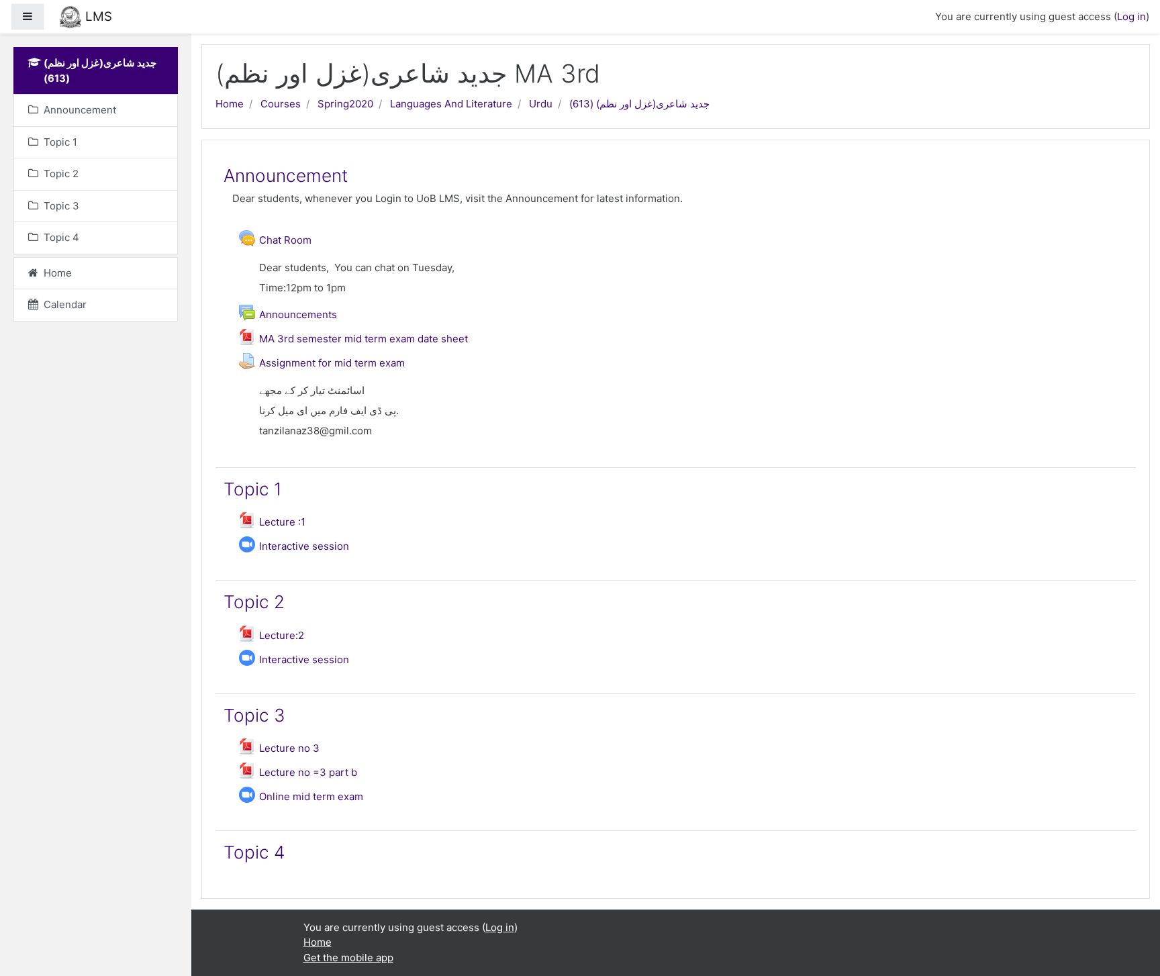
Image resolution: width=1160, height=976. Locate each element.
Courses (280, 103)
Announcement (286, 175)
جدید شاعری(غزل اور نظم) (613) (639, 103)
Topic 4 (254, 852)
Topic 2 (254, 601)
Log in (1131, 16)
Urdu (540, 103)
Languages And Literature (451, 103)
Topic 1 (253, 489)
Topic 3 (254, 715)
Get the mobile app (348, 957)
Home (229, 103)
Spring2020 (345, 103)
